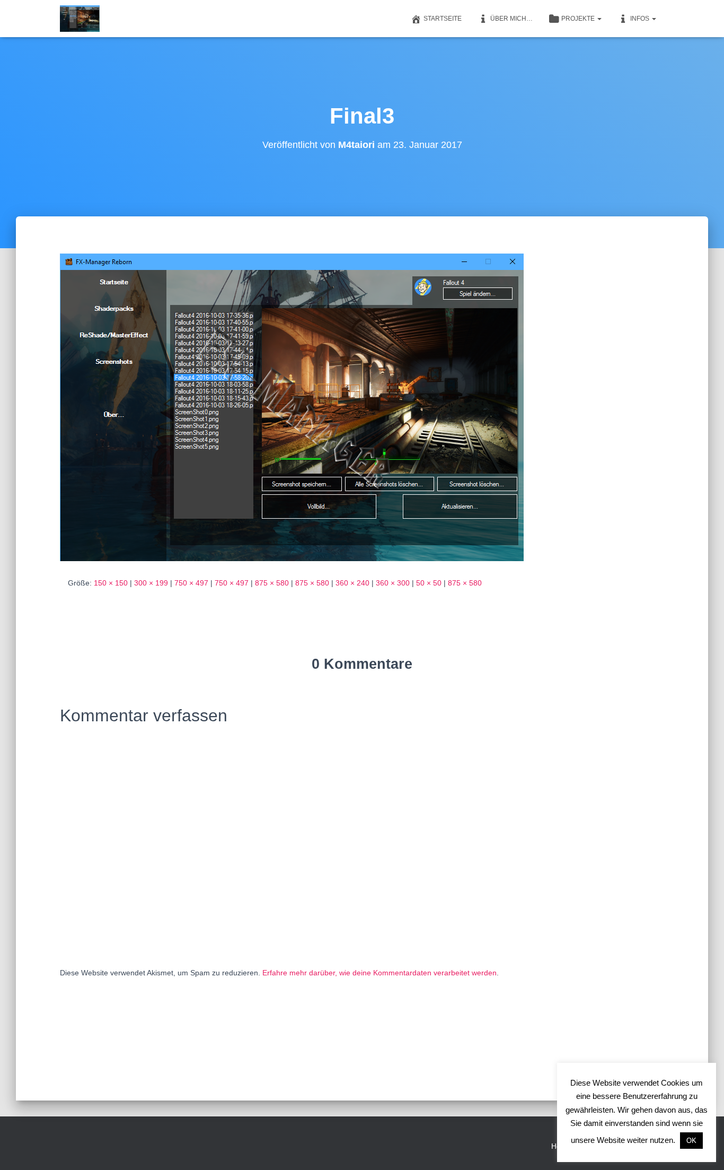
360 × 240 (352, 583)
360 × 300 (393, 583)
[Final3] (292, 407)
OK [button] (691, 1141)
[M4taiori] (80, 18)
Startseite (442, 18)
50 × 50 (429, 583)
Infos (640, 18)
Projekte (578, 18)
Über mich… (511, 18)
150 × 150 (111, 583)
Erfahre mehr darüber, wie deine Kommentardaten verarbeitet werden (379, 972)
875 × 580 (272, 583)
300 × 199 (151, 583)
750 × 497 (191, 583)
